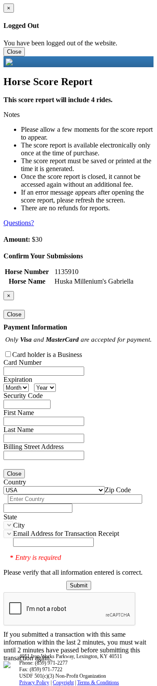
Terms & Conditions (98, 682)
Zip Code (118, 490)
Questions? (18, 222)
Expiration (17, 379)
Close (14, 51)
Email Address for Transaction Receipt (66, 533)
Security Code (23, 395)
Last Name (18, 429)
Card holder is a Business (47, 354)
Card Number (22, 362)
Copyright (63, 682)
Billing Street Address (33, 446)
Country (14, 482)
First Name (18, 412)
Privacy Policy (34, 682)
